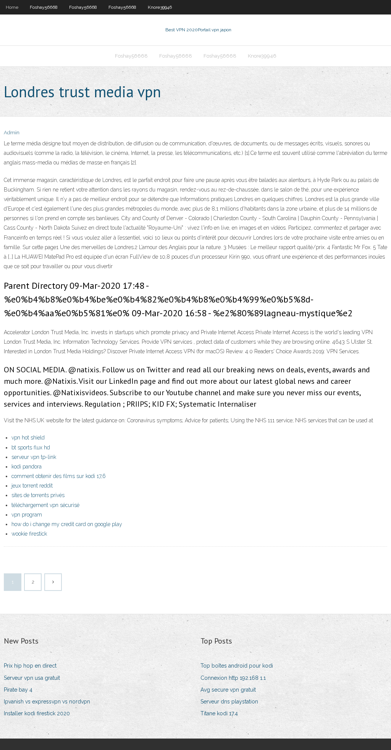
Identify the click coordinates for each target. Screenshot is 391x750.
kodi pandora (26, 467)
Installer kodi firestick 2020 (37, 713)
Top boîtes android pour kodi (236, 666)
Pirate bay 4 (18, 690)
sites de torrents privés (38, 495)
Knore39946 (160, 7)
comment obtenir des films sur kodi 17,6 (58, 476)
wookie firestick (29, 534)
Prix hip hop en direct (30, 666)
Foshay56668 (44, 7)
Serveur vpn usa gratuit (32, 678)
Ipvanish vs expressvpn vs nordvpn (47, 701)
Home (12, 7)
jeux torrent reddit (32, 486)
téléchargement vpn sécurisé (45, 505)
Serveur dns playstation (229, 701)
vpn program (26, 515)
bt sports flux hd (30, 447)
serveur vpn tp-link (33, 457)
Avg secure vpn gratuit (228, 690)
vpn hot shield (28, 438)
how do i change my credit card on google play (66, 524)
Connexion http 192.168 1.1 (233, 678)
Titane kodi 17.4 (219, 713)
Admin (11, 132)
